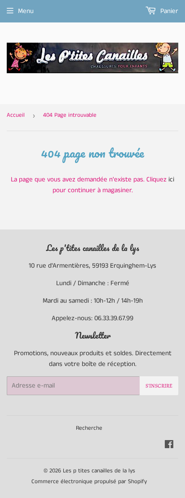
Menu (26, 11)
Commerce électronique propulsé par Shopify (89, 481)
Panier (168, 11)
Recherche (89, 428)
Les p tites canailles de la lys (99, 471)
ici (171, 179)
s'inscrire (158, 385)
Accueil (16, 115)
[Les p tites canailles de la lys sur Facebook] (169, 445)
